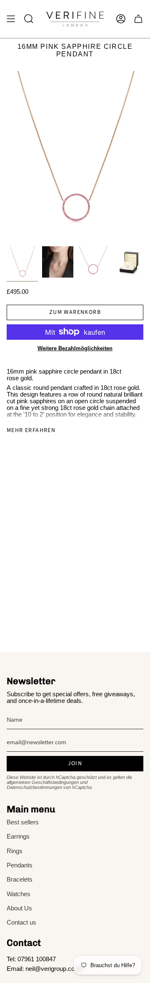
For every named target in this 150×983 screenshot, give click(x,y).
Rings (14, 851)
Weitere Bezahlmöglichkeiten (75, 348)
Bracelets (19, 879)
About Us (19, 908)
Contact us (21, 922)
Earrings (18, 836)
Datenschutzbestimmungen (34, 787)
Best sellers (23, 822)
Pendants (19, 865)
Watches (18, 894)
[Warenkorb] (138, 19)
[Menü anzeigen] (10, 19)
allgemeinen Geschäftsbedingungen (43, 782)
